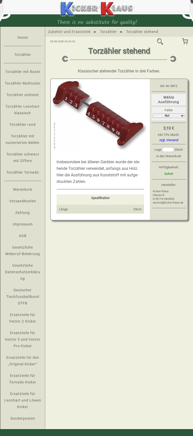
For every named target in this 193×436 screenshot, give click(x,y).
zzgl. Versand (168, 140)
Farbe (169, 110)
